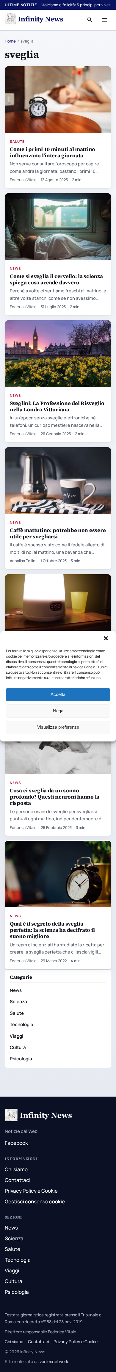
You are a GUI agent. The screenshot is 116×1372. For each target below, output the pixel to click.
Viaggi (16, 1036)
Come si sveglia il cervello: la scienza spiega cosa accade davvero (56, 279)
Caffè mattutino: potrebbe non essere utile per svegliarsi (58, 533)
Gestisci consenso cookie (35, 1201)
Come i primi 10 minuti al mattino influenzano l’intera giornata (52, 152)
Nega (58, 710)
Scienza (18, 1001)
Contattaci (17, 1180)
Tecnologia (21, 1024)
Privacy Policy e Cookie (31, 1190)
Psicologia (21, 1059)
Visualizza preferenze (58, 727)
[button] (106, 638)
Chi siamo (16, 1169)
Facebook (16, 1142)
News (15, 268)
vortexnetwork (54, 1361)
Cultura (18, 1047)
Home (10, 41)
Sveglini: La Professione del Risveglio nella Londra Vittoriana (57, 406)
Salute (17, 141)
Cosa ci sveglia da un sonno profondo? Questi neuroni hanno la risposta (54, 797)
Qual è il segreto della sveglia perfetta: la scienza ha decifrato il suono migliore (52, 930)
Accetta (58, 694)
